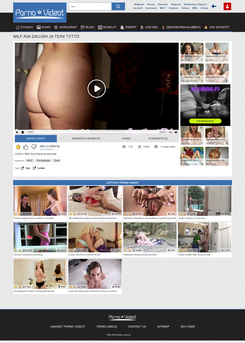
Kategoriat (68, 27)
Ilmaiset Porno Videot (67, 326)
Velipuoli (176, 4)
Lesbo (41, 168)
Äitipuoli (139, 4)
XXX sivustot (219, 27)
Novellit (109, 27)
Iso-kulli (137, 8)
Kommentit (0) (158, 138)
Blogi (90, 27)
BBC (195, 8)
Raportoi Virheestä (86, 138)
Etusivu (27, 27)
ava (28, 168)
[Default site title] (39, 12)
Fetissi (185, 8)
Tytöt (56, 160)
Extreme (173, 8)
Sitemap (163, 326)
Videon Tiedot (36, 138)
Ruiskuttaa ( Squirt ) (195, 4)
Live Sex (151, 27)
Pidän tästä (26, 146)
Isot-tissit (151, 8)
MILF (163, 8)
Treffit (130, 27)
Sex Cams (187, 326)
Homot (151, 4)
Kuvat (46, 27)
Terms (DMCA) (106, 326)
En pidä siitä (33, 146)
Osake (126, 138)
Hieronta (163, 4)
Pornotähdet (43, 160)
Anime (204, 8)
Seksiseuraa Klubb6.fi (183, 27)
